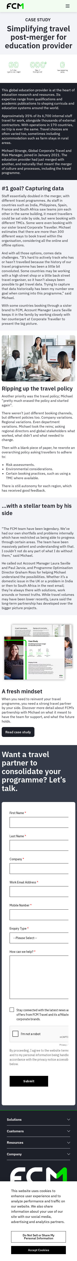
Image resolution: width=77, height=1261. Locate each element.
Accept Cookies (38, 1250)
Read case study (18, 732)
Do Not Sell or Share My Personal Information (38, 1236)
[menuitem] (38, 1119)
